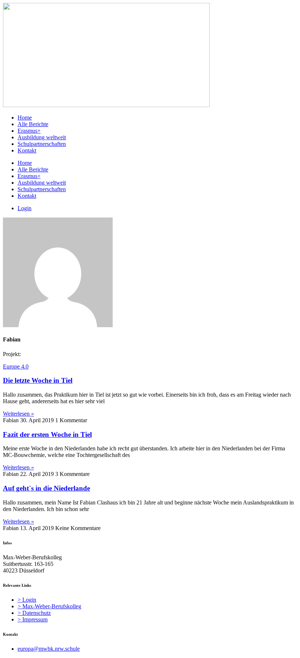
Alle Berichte (33, 124)
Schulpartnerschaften (42, 144)
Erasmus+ (29, 131)
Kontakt (27, 150)
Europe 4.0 (16, 366)
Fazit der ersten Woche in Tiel (47, 434)
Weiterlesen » (18, 414)
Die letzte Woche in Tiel (37, 380)
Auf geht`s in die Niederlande (46, 488)
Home (25, 117)
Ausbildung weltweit (42, 137)
